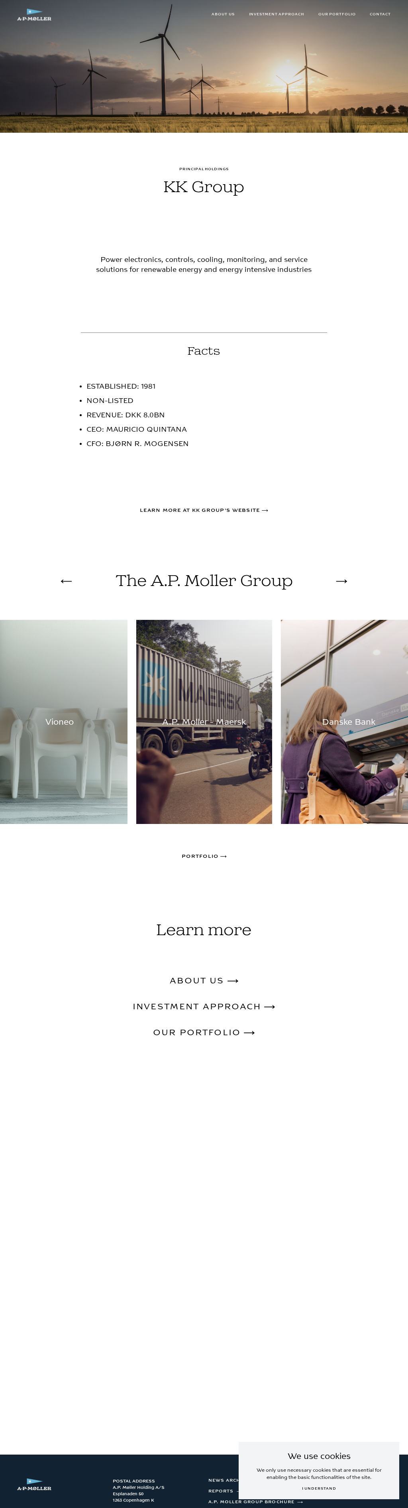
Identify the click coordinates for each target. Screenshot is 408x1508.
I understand (319, 1488)
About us (223, 14)
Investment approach (276, 14)
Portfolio (201, 856)
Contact (380, 14)
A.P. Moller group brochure (251, 1502)
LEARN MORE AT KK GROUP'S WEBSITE (201, 510)
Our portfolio (337, 14)
